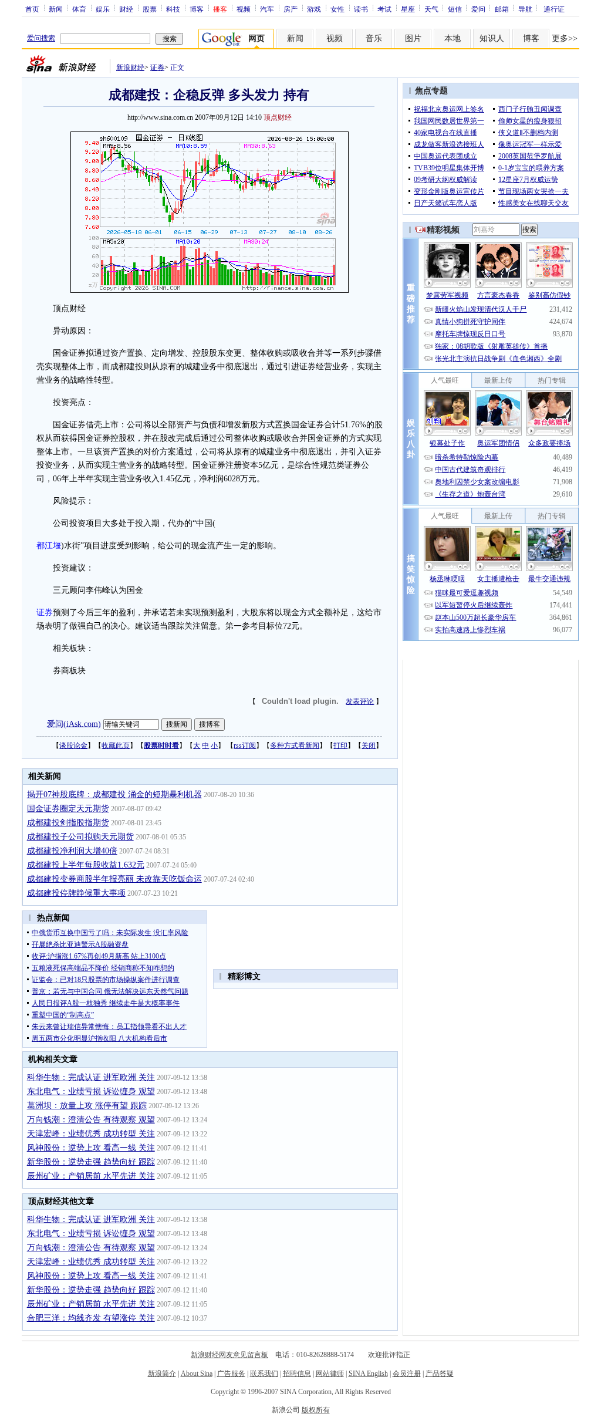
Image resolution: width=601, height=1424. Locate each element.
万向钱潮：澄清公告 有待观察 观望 (91, 1119)
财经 (126, 8)
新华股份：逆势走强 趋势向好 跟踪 (91, 1162)
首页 (32, 8)
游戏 (314, 8)
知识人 (492, 38)
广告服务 (231, 1373)
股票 (150, 8)
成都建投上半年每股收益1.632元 (85, 865)
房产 (290, 8)
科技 (173, 8)
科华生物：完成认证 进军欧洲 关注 (91, 1077)
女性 (337, 8)
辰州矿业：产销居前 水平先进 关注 (91, 1176)
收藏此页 (116, 745)
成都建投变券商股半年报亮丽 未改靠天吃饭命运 (114, 879)
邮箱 (502, 8)
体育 (79, 8)
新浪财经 (130, 67)
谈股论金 (73, 745)
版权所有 (316, 1410)
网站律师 (330, 1373)
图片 (413, 38)
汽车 (267, 8)
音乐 (374, 38)
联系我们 (264, 1373)
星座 (408, 8)
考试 (384, 8)
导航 (525, 8)
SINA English (368, 1373)
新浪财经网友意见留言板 (229, 1355)
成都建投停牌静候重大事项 (76, 893)
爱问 (478, 8)
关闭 (369, 745)
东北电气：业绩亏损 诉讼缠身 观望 (91, 1091)
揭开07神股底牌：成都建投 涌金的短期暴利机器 (114, 794)
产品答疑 (440, 1373)
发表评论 (360, 701)
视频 (244, 8)
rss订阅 (245, 745)
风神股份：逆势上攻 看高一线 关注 (91, 1147)
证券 (157, 67)
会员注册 (407, 1373)
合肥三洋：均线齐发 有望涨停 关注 (91, 1318)
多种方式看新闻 (294, 745)
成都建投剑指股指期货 (68, 822)
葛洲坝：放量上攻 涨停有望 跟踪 (87, 1105)
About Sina (196, 1373)
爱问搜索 (41, 38)
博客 (197, 8)
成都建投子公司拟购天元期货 (80, 836)
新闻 (56, 8)
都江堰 (48, 545)
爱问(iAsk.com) (74, 723)
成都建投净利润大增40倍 (72, 850)
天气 (431, 8)
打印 (340, 745)
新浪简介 (162, 1373)
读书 (361, 8)
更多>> (565, 38)
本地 (452, 38)
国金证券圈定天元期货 (68, 808)
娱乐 (103, 8)
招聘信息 (297, 1373)
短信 (455, 8)
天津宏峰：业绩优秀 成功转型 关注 (91, 1133)
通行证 (554, 8)
